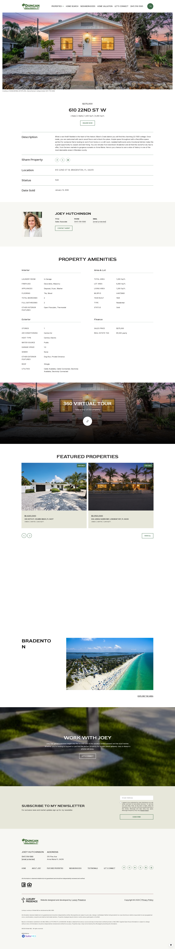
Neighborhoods (87, 6)
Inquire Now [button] (87, 123)
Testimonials (93, 868)
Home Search (72, 6)
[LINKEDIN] (135, 868)
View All (147, 536)
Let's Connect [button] (87, 756)
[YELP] (140, 868)
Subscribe (137, 817)
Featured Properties (55, 868)
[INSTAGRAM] (129, 868)
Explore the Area (145, 696)
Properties (57, 6)
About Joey (36, 868)
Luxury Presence (79, 900)
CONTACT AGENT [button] (64, 228)
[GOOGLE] (146, 868)
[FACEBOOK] (124, 868)
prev (24, 535)
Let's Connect (109, 868)
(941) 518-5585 (136, 6)
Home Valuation (105, 6)
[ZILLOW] (151, 868)
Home (24, 868)
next (29, 535)
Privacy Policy (144, 810)
